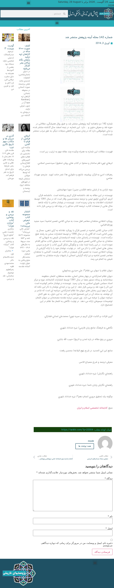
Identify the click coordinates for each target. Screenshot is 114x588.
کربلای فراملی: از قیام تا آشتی (25, 140)
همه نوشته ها (84, 446)
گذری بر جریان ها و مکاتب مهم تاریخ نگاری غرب (8, 141)
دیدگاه (109, 478)
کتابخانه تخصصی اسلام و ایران (92, 408)
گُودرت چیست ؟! (9, 47)
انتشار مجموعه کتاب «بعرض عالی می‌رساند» (25, 219)
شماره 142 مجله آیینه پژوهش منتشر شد (89, 37)
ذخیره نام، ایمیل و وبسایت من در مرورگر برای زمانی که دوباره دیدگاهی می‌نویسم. (77, 544)
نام (110, 516)
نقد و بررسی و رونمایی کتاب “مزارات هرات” (10, 219)
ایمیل (109, 528)
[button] (28, 2)
